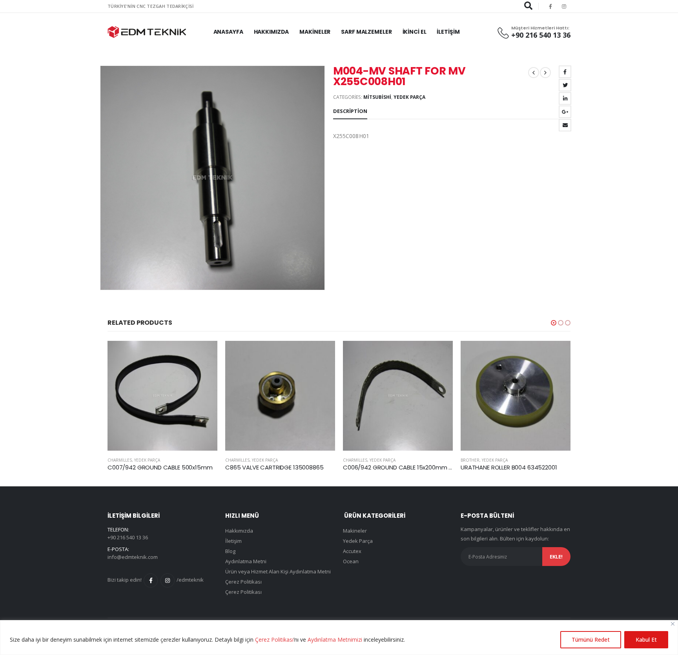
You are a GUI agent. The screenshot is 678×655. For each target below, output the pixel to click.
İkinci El (414, 32)
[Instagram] (564, 6)
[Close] (672, 624)
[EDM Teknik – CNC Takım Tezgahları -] (147, 32)
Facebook (565, 72)
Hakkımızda (271, 32)
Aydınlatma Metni (245, 561)
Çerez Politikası (274, 639)
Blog (230, 551)
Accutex (469, 460)
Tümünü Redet (591, 639)
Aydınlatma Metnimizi (335, 639)
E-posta (565, 125)
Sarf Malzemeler (366, 32)
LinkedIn (565, 98)
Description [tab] (350, 111)
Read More (204, 354)
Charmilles (120, 460)
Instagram (167, 580)
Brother (352, 460)
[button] (553, 323)
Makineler (314, 32)
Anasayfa (228, 32)
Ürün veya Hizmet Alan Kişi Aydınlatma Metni (278, 571)
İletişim (448, 32)
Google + (565, 112)
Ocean (351, 561)
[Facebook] (550, 6)
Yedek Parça (409, 97)
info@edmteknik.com (133, 556)
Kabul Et (646, 639)
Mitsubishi (377, 97)
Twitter (565, 85)
